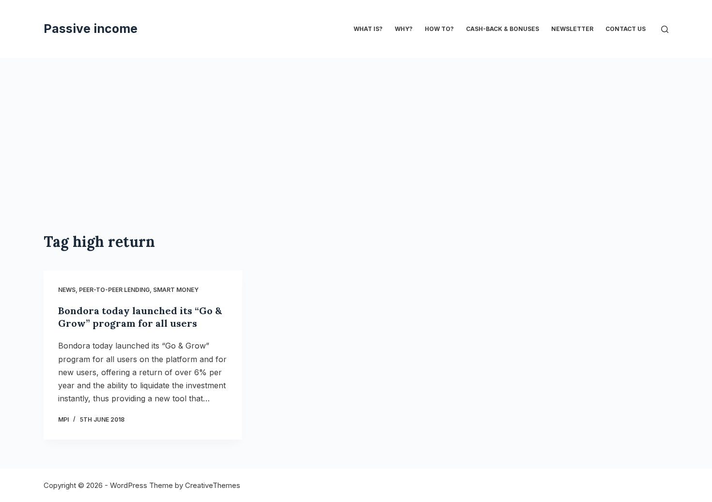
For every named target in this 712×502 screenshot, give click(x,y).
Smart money (176, 289)
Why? (404, 28)
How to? (439, 28)
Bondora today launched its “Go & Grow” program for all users (140, 316)
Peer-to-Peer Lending (114, 289)
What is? (368, 28)
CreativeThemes (212, 485)
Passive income (91, 28)
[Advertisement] (356, 130)
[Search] (664, 29)
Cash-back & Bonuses (502, 28)
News (67, 289)
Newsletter (572, 28)
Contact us (625, 28)
